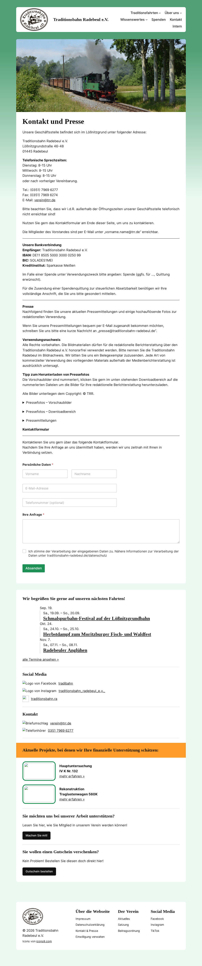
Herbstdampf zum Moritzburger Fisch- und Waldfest (97, 634)
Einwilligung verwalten (90, 936)
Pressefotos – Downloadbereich (51, 412)
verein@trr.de (44, 200)
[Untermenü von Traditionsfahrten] (160, 13)
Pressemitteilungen (41, 420)
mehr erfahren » (72, 776)
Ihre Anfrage (33, 514)
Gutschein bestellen (39, 871)
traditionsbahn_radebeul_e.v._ (82, 691)
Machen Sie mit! (36, 835)
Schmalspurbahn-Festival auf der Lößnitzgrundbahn (96, 618)
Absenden (33, 568)
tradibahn (65, 683)
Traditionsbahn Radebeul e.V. (80, 19)
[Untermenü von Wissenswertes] (147, 20)
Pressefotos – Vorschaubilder (49, 402)
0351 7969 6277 (60, 731)
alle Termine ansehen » (40, 659)
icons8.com (44, 941)
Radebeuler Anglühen (65, 650)
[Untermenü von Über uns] (181, 13)
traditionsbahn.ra (44, 699)
